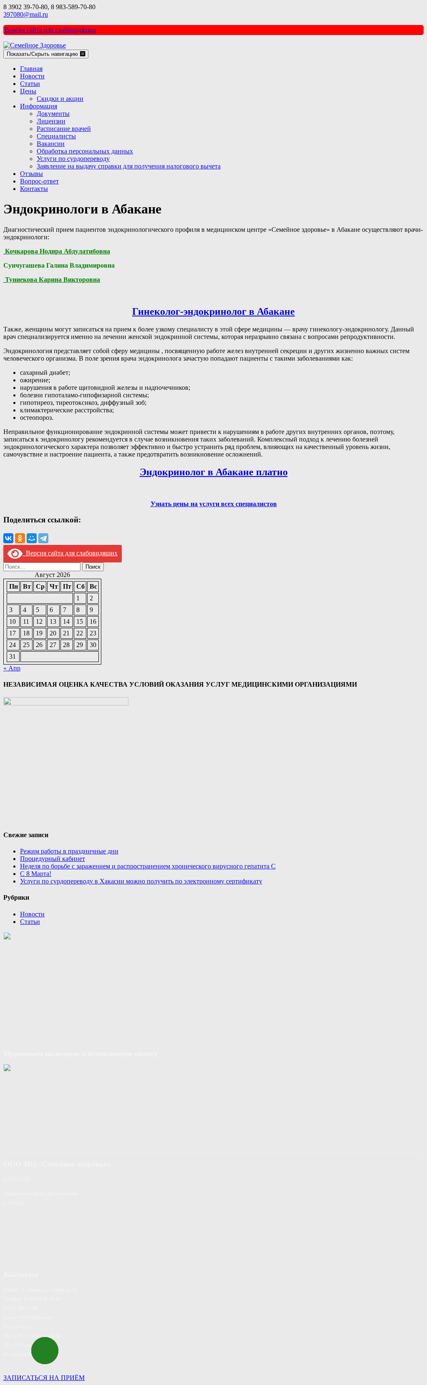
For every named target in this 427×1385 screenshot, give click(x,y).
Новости (32, 76)
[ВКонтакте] (8, 538)
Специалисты (56, 136)
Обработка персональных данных (85, 151)
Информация (38, 106)
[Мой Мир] (32, 538)
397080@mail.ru (25, 14)
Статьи (30, 83)
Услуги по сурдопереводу (73, 158)
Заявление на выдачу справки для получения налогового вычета (129, 166)
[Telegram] (43, 538)
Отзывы (31, 173)
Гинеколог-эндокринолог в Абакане (213, 311)
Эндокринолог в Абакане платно (214, 472)
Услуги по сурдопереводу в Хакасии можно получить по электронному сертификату (141, 881)
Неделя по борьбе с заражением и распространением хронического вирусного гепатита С (148, 866)
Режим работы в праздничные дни (69, 851)
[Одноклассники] (20, 538)
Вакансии (51, 143)
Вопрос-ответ (39, 181)
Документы (53, 113)
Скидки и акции (60, 98)
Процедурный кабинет (52, 858)
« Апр (11, 668)
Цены (28, 91)
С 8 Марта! (35, 873)
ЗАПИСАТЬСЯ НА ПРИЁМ (44, 1377)
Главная (31, 68)
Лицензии (51, 121)
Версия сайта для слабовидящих (50, 29)
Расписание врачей (64, 128)
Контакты (34, 188)
